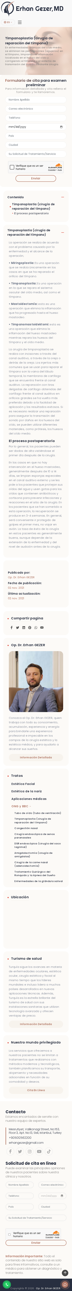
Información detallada (36, 757)
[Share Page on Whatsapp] (35, 627)
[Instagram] (29, 1151)
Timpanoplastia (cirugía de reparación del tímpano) (33, 206)
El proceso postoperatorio (31, 213)
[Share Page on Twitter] (17, 627)
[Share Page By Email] (41, 627)
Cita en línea (36, 1090)
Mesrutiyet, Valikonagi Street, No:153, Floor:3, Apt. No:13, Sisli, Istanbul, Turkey (35, 1130)
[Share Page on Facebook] (11, 627)
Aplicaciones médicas (29, 799)
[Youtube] (39, 1151)
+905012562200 (20, 1137)
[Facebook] (10, 1151)
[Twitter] (20, 1151)
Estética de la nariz (26, 791)
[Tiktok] (49, 1151)
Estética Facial (23, 784)
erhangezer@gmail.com (26, 1142)
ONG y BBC (19, 806)
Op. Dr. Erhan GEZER (21, 577)
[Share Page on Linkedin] (23, 627)
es (8, 22)
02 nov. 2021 (16, 588)
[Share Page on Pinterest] (29, 627)
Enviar (35, 178)
